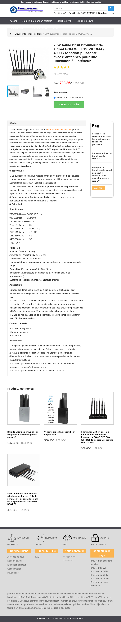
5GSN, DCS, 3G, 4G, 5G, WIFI (70, 97)
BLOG (54, 28)
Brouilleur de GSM (99, 571)
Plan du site (13, 572)
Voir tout (98, 188)
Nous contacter (14, 560)
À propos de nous (15, 556)
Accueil (13, 21)
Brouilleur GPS (17, 28)
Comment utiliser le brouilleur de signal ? (102, 156)
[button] (10, 64)
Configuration (61, 92)
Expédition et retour (16, 564)
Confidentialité (14, 568)
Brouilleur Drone (38, 28)
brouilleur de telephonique (59, 129)
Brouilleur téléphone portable (37, 21)
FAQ (37, 556)
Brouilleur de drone (99, 578)
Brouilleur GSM (85, 21)
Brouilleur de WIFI (99, 568)
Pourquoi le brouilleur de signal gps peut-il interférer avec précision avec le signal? (102, 174)
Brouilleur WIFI (64, 21)
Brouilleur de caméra (108, 13)
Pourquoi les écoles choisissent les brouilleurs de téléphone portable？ (101, 139)
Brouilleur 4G (60, 13)
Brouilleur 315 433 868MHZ (82, 13)
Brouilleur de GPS (99, 575)
